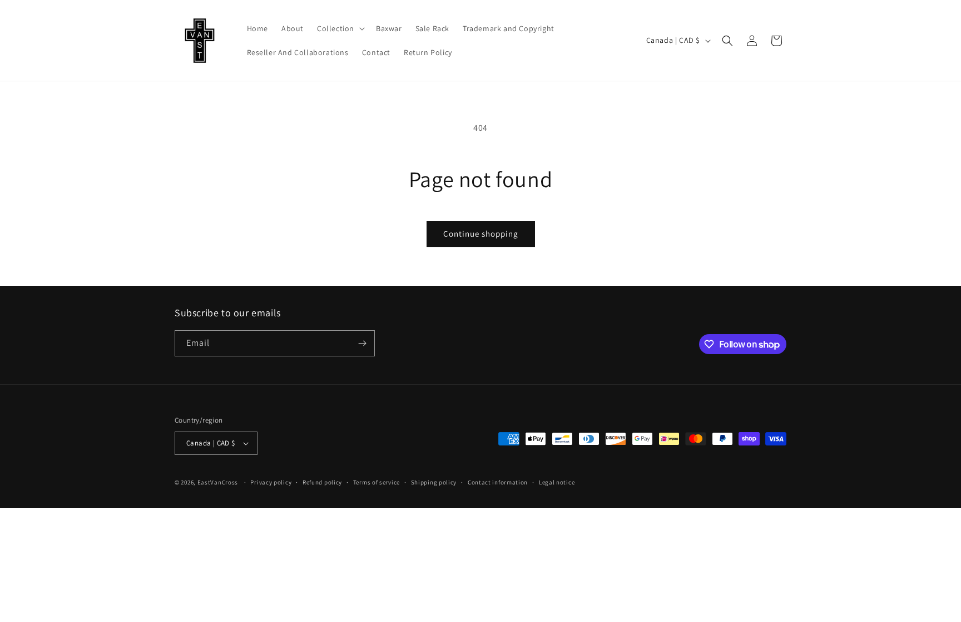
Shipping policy (434, 482)
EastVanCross (217, 482)
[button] (339, 28)
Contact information (498, 482)
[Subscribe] (362, 343)
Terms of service (376, 482)
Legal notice (556, 482)
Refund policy (322, 482)
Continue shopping (480, 233)
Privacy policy (270, 482)
